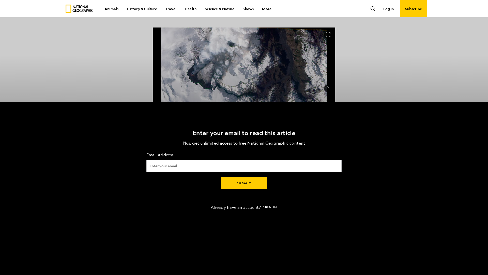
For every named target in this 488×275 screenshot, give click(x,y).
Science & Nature (219, 8)
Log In (388, 8)
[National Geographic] (79, 9)
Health (190, 8)
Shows (248, 8)
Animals (111, 8)
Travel (170, 8)
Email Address (160, 155)
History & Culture (142, 8)
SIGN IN (270, 207)
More (266, 8)
